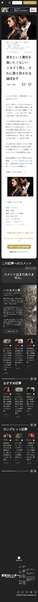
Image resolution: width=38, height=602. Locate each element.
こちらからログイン (22, 252)
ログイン (17, 2)
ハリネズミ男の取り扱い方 (21, 161)
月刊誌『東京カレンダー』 (31, 570)
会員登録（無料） (30, 2)
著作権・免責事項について (24, 576)
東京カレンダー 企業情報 (20, 582)
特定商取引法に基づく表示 (24, 583)
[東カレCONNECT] (19, 10)
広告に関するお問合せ (20, 576)
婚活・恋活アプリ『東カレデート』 (30, 573)
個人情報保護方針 (24, 570)
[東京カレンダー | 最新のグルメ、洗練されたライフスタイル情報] (2, 2)
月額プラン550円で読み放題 (19, 246)
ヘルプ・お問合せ (20, 571)
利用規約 (24, 567)
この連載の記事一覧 (11, 331)
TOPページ (20, 567)
